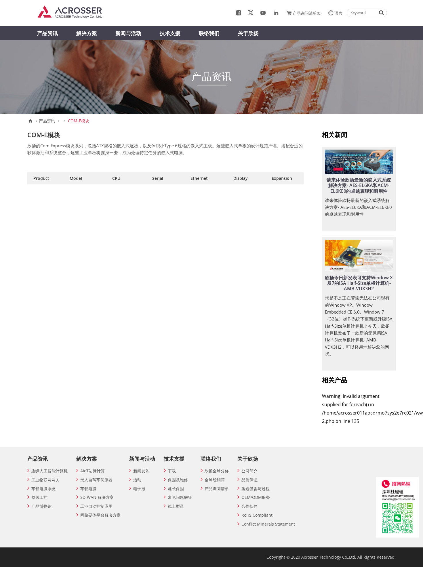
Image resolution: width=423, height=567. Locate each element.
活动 (137, 479)
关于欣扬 (248, 33)
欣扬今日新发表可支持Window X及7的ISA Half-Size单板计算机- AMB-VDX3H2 (359, 283)
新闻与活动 (128, 33)
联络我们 (209, 33)
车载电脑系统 (43, 488)
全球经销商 (215, 479)
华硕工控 (39, 497)
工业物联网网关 (45, 479)
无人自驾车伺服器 (96, 479)
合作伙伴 (249, 506)
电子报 (139, 488)
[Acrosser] (72, 11)
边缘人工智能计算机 (49, 471)
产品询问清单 (217, 488)
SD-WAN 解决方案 (97, 497)
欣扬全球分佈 (217, 471)
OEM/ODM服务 (255, 497)
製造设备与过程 (255, 488)
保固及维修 (178, 479)
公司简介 (249, 471)
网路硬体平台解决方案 (100, 515)
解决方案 (86, 33)
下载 (172, 471)
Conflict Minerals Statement (268, 524)
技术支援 (170, 33)
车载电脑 (88, 488)
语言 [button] (338, 13)
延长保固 (176, 488)
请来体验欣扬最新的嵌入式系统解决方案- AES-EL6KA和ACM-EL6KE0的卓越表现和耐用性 (359, 185)
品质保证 (249, 479)
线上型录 (176, 506)
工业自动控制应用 (96, 506)
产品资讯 (47, 33)
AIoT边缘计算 (92, 471)
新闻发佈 (141, 471)
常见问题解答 (180, 497)
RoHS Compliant (257, 515)
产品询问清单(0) (307, 13)
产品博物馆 (41, 506)
